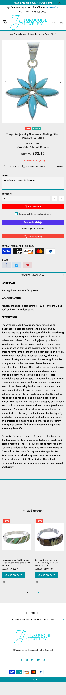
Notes (5, 175)
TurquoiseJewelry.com (29, 22)
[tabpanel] (16, 554)
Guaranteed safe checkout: (18, 246)
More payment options (33, 228)
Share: (5, 260)
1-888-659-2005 (38, 11)
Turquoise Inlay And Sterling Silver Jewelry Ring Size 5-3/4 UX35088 (16, 563)
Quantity (7, 194)
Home (11, 34)
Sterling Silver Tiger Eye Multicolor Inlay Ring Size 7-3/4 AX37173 (48, 563)
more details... (52, 7)
